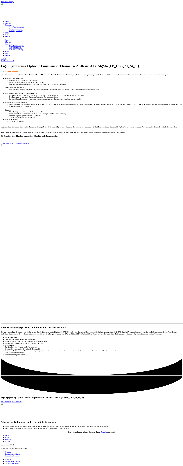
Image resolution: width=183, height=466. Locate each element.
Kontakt (7, 36)
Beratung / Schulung (16, 31)
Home (7, 21)
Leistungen (8, 25)
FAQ (6, 34)
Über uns (8, 23)
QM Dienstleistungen (16, 27)
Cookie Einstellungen (12, 456)
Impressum (8, 452)
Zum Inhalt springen (7, 2)
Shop (7, 33)
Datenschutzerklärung (12, 454)
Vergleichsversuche (15, 29)
